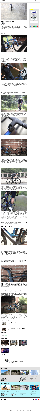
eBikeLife (2, 405)
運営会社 (15, 410)
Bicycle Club (4, 332)
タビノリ (13, 405)
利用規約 (23, 410)
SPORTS (6, 379)
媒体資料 (18, 410)
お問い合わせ (12, 410)
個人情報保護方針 (27, 410)
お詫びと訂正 (31, 410)
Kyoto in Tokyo (8, 405)
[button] (19, 381)
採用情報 (21, 410)
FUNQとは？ (9, 410)
